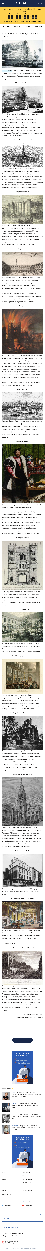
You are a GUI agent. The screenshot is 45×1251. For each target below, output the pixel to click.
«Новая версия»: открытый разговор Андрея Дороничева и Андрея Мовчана (25, 1105)
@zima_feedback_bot (11, 1236)
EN (38, 3)
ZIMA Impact (26, 1183)
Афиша (4, 1183)
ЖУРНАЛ (6, 26)
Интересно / (16, 1126)
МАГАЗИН (38, 26)
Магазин (4, 1176)
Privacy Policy (27, 1190)
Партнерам (26, 1172)
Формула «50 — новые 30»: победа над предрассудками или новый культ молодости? (26, 1127)
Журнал (4, 1179)
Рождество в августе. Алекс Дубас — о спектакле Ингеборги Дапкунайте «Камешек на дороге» (26, 1094)
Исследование (27, 1179)
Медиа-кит (5, 1190)
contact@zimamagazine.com (13, 1233)
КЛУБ (28, 26)
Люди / (14, 1114)
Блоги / (14, 1092)
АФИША (17, 26)
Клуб (3, 1172)
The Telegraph (7, 70)
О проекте (25, 1176)
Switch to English (7, 1194)
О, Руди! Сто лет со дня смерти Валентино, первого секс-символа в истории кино (26, 1116)
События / (15, 1103)
